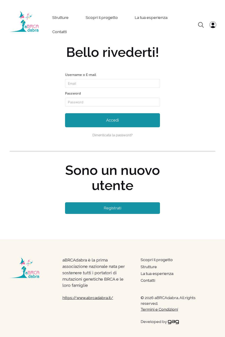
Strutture (60, 17)
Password (73, 93)
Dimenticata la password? (113, 135)
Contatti (59, 31)
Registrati (112, 208)
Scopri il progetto (102, 17)
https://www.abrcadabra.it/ (87, 297)
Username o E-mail (80, 75)
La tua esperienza (151, 17)
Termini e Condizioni (159, 309)
